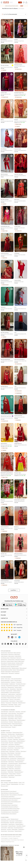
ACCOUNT (3, 612)
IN (26, 855)
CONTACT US (4, 618)
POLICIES (3, 615)
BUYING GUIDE (4, 608)
